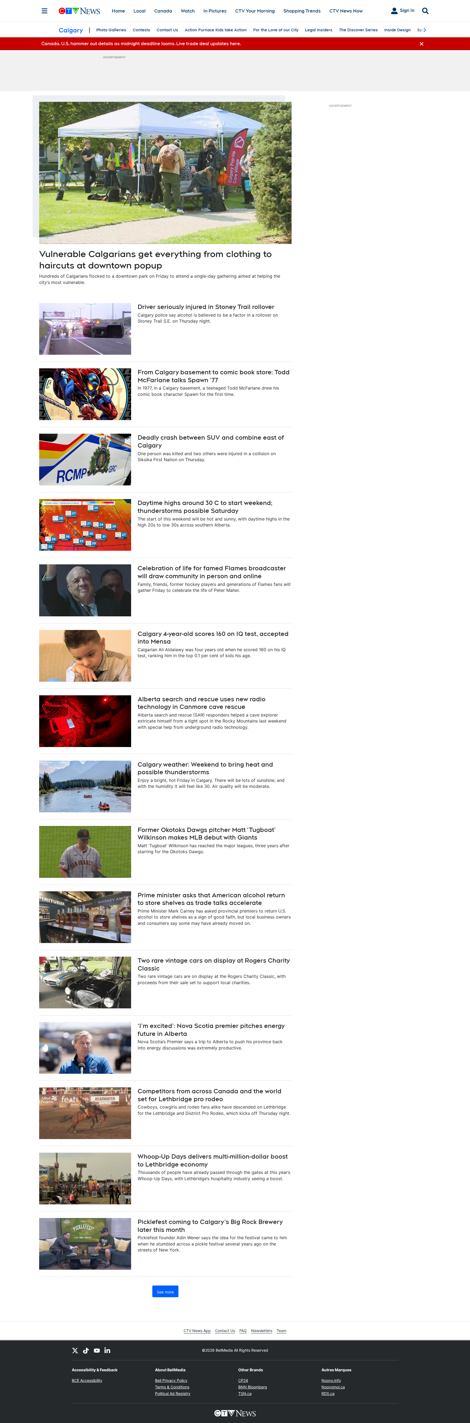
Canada (163, 11)
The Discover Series (358, 30)
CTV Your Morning (255, 11)
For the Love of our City (275, 30)
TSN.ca (245, 1393)
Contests (141, 30)
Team (281, 1330)
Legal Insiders (318, 30)
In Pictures (215, 11)
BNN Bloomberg (252, 1387)
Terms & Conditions (172, 1387)
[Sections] (44, 10)
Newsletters (261, 1330)
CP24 (243, 1380)
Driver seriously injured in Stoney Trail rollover (206, 306)
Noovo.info (331, 1380)
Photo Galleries (111, 30)
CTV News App (197, 1330)
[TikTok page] (86, 1350)
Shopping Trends (302, 11)
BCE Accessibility (87, 1380)
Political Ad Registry (172, 1393)
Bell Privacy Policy (171, 1380)
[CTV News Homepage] (79, 11)
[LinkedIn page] (107, 1350)
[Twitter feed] (75, 1350)
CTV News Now (346, 11)
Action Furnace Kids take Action (216, 30)
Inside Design (397, 30)
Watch (188, 11)
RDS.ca (328, 1393)
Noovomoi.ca (333, 1387)
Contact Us (167, 30)
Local (140, 11)
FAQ (243, 1330)
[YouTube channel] (97, 1350)
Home (118, 11)
